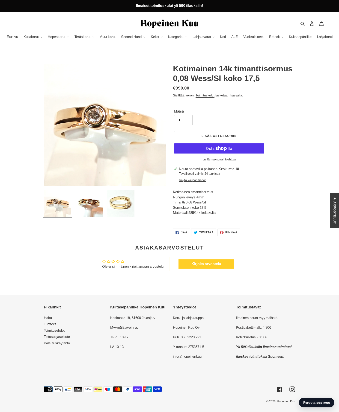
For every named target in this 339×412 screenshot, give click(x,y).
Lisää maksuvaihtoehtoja (219, 159)
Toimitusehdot (54, 330)
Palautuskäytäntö (57, 343)
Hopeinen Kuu (286, 401)
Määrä (179, 111)
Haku (48, 318)
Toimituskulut (205, 95)
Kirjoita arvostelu (206, 264)
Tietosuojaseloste (57, 337)
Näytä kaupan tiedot (192, 180)
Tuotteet (50, 324)
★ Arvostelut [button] (334, 210)
